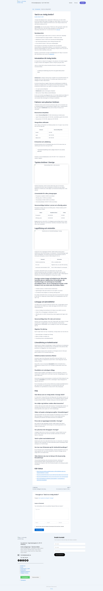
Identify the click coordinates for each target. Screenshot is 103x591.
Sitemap (51, 588)
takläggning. (51, 54)
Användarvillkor (23, 570)
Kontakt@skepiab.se (26, 555)
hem (33, 9)
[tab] (25, 577)
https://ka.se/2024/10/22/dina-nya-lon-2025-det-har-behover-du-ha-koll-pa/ (52, 474)
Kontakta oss (22, 565)
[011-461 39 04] (18, 557)
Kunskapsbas (37, 9)
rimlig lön (58, 29)
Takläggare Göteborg (24, 572)
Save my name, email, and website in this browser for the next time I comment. (50, 526)
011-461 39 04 (24, 557)
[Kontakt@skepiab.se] (18, 555)
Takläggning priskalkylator (25, 571)
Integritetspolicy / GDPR (25, 568)
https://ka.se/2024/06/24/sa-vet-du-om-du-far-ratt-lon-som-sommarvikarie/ (52, 476)
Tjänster (70, 2)
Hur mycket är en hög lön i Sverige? (46, 498)
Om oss (75, 2)
